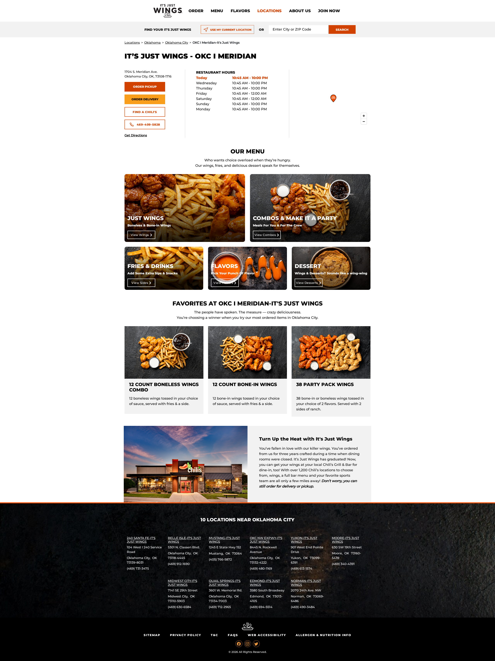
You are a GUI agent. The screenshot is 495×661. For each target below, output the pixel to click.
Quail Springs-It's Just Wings (225, 582)
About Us (300, 11)
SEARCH (342, 29)
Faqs (233, 635)
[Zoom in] (364, 116)
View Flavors (223, 283)
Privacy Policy (185, 635)
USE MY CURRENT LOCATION (230, 29)
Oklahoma (152, 42)
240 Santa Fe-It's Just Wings (141, 540)
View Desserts (307, 283)
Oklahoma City (176, 42)
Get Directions (136, 135)
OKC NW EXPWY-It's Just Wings (266, 540)
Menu (217, 11)
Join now (329, 11)
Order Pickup (145, 86)
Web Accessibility (267, 635)
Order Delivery (144, 99)
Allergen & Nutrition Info (323, 635)
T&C (214, 635)
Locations (269, 11)
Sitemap (152, 635)
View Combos (265, 235)
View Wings (140, 235)
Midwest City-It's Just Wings (182, 582)
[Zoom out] (364, 121)
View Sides (139, 283)
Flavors (240, 11)
